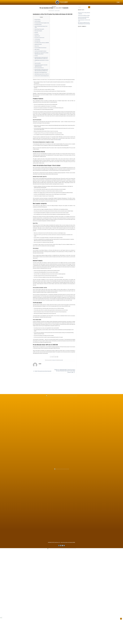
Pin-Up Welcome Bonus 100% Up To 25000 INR (42, 42)
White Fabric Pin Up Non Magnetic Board (41, 72)
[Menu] (118, 3)
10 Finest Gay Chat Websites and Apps (84, 15)
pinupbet (59, 139)
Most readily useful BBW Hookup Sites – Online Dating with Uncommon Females (84, 23)
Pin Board (36, 55)
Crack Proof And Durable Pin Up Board (40, 51)
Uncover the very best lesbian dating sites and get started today (83, 18)
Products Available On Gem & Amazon (40, 47)
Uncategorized (54, 6)
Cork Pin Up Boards (38, 21)
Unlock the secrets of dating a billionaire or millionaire (84, 13)
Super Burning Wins (38, 63)
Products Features (37, 19)
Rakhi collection (37, 49)
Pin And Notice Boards (38, 24)
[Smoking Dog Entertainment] (61, 2)
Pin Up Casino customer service (39, 37)
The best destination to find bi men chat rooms (84, 20)
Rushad (58, 10)
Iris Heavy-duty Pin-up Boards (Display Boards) (42, 75)
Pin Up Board (37, 34)
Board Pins (36, 32)
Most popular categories (38, 30)
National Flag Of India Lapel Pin (39, 29)
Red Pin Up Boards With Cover (39, 67)
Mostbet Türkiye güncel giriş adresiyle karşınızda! (42, 371)
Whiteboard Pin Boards (38, 44)
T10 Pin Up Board (37, 39)
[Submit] (89, 7)
